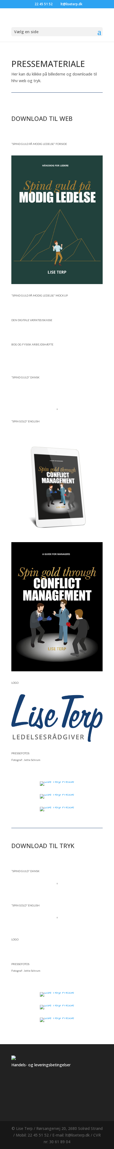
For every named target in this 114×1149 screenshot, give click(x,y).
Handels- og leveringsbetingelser (41, 1064)
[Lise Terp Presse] (57, 781)
